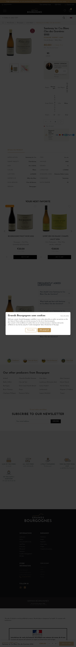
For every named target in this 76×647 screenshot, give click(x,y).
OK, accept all (44, 330)
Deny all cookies (65, 315)
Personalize (31, 330)
